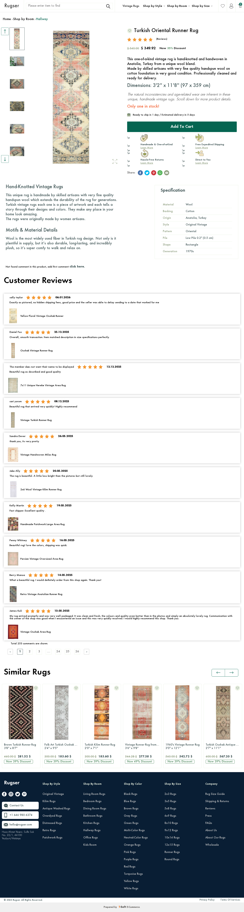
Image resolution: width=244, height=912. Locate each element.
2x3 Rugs (170, 794)
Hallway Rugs (91, 830)
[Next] (87, 652)
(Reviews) (161, 39)
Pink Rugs (130, 852)
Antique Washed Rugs (56, 808)
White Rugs (131, 888)
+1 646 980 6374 (21, 815)
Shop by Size (201, 6)
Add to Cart (182, 127)
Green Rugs (131, 823)
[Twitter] (17, 795)
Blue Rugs (130, 801)
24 (58, 651)
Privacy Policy (207, 900)
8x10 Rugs (171, 823)
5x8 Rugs (170, 808)
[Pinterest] (24, 795)
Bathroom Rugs (92, 816)
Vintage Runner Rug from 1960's (143, 746)
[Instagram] (11, 795)
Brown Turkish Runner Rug (20, 746)
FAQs (208, 823)
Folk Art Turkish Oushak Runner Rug (62, 746)
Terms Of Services (230, 900)
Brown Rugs (131, 808)
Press (208, 816)
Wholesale (212, 845)
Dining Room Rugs (94, 808)
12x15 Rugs (172, 845)
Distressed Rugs (52, 823)
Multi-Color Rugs (134, 830)
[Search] (108, 6)
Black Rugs (130, 794)
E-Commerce (133, 907)
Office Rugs (90, 837)
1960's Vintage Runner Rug (182, 746)
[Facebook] (4, 795)
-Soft (123, 907)
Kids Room (90, 845)
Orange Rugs (132, 845)
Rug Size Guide (215, 794)
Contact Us (16, 805)
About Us (211, 830)
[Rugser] (12, 785)
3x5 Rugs (170, 801)
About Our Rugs (215, 837)
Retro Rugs (49, 830)
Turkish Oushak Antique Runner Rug (224, 746)
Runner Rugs (172, 852)
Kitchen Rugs (91, 823)
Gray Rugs (130, 816)
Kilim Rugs (49, 801)
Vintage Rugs (131, 6)
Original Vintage (53, 794)
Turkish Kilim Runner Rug (100, 746)
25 (67, 651)
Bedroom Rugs (92, 801)
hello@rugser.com (21, 824)
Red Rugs (129, 866)
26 (77, 651)
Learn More (146, 148)
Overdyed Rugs (52, 816)
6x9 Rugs (170, 816)
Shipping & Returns (217, 801)
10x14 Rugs (172, 837)
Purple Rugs (131, 859)
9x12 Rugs (171, 830)
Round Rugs (172, 859)
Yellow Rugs (131, 881)
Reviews (210, 808)
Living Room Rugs (94, 794)
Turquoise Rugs (133, 874)
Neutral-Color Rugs (136, 837)
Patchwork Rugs (52, 837)
